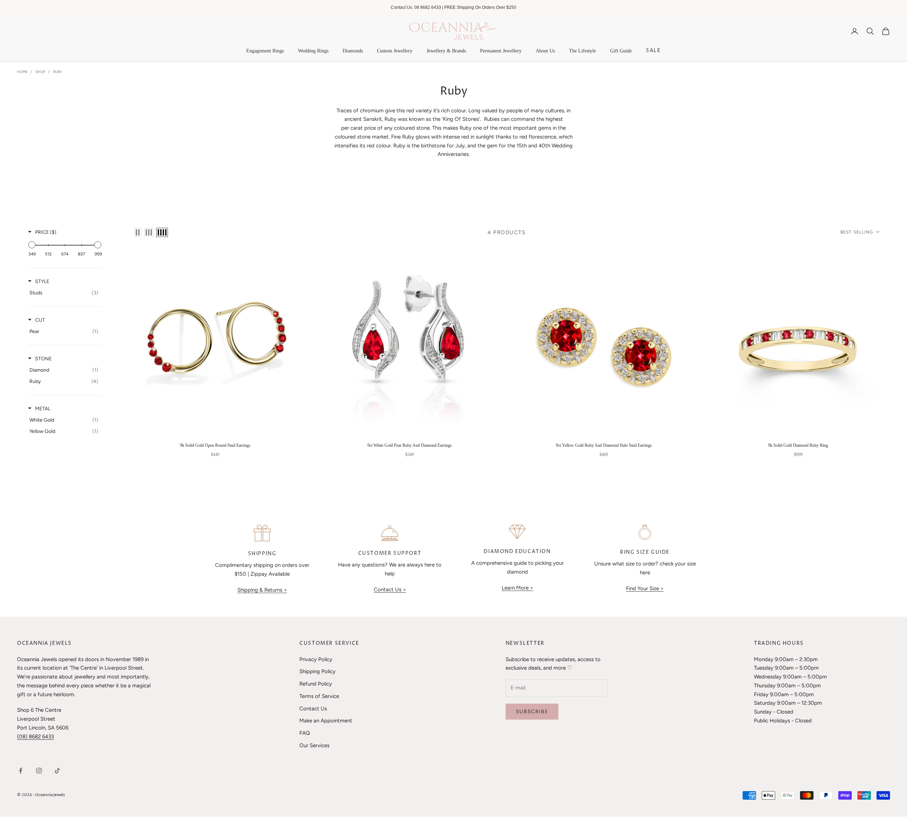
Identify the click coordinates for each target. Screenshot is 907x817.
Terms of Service (319, 696)
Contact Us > (390, 589)
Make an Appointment (325, 720)
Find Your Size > (645, 588)
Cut (40, 320)
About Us (545, 50)
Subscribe (532, 712)
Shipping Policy (317, 671)
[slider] (31, 244)
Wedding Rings (313, 50)
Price (45, 232)
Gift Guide (621, 50)
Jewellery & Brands (446, 50)
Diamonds (353, 50)
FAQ (304, 733)
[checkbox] (63, 293)
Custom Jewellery (394, 50)
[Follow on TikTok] (57, 770)
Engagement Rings (265, 50)
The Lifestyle (582, 50)
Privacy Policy (315, 659)
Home (22, 71)
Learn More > (517, 588)
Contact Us (313, 708)
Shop (40, 71)
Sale (653, 50)
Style (42, 281)
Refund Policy (315, 684)
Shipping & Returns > (262, 590)
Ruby (57, 71)
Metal (42, 409)
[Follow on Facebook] (20, 770)
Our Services (314, 745)
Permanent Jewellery (501, 50)
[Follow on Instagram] (39, 770)
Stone (43, 359)
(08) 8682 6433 (35, 736)
